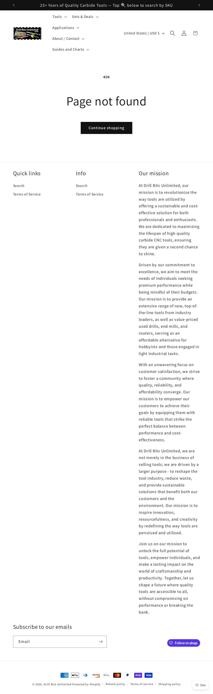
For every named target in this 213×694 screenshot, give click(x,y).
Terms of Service (27, 194)
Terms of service (141, 684)
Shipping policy (170, 684)
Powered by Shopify (86, 684)
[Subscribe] (100, 642)
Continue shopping (106, 127)
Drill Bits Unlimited (58, 684)
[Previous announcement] (13, 5)
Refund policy (115, 684)
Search (19, 185)
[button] (59, 16)
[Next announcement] (199, 5)
